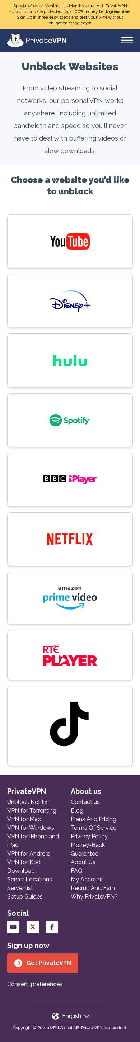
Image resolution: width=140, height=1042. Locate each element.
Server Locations (29, 879)
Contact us (85, 802)
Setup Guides (25, 896)
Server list (20, 888)
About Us (83, 862)
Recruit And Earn (93, 888)
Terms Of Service (93, 827)
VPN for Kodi (24, 862)
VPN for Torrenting (31, 810)
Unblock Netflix (27, 802)
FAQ (77, 870)
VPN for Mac (24, 819)
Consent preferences (34, 984)
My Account (87, 879)
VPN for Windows (30, 827)
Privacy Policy (89, 836)
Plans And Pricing (93, 819)
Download (21, 870)
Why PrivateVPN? (94, 896)
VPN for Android (28, 853)
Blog (77, 810)
